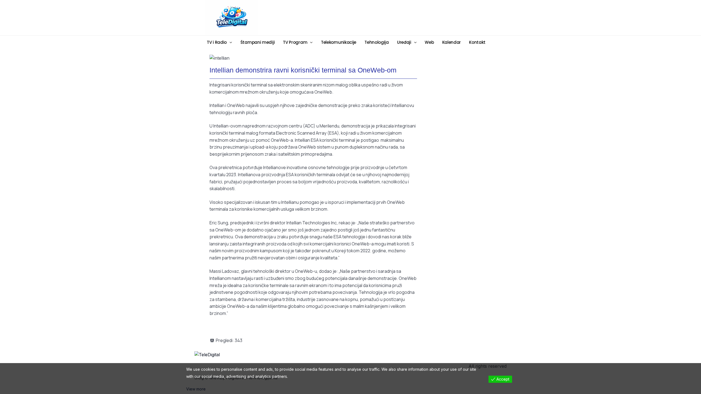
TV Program (295, 42)
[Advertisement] (393, 17)
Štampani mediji (257, 42)
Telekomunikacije (338, 42)
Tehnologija (376, 42)
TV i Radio (217, 42)
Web (429, 42)
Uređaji (404, 42)
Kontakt (477, 42)
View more (196, 389)
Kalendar (451, 42)
